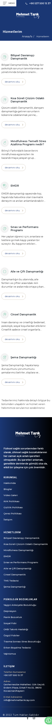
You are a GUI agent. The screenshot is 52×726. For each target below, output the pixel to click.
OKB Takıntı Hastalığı (16, 629)
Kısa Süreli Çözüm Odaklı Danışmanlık (26, 544)
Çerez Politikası (13, 513)
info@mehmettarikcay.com (19, 700)
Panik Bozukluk (13, 617)
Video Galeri (11, 495)
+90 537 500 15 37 (40, 3)
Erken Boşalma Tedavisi (17, 647)
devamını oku (12, 81)
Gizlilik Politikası (13, 507)
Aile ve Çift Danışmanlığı (17, 568)
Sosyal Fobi (10, 623)
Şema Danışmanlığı (15, 586)
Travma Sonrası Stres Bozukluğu (22, 641)
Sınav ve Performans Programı (21, 562)
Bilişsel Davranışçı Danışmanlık (21, 538)
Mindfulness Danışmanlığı (19, 550)
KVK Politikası (11, 501)
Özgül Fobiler (12, 635)
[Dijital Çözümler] (42, 722)
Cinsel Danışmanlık (15, 574)
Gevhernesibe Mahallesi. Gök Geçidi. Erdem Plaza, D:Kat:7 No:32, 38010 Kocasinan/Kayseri (24, 687)
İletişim (8, 519)
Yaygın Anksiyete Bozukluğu (20, 605)
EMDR (7, 556)
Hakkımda (10, 483)
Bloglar (8, 489)
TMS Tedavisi (11, 580)
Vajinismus (10, 653)
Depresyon (10, 611)
